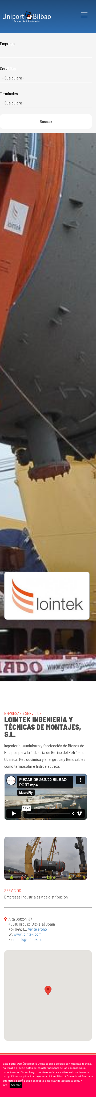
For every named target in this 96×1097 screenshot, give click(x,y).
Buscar (45, 121)
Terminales (9, 93)
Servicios (7, 68)
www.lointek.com (27, 933)
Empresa (7, 43)
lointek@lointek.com (29, 939)
